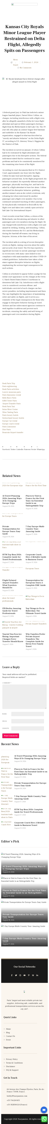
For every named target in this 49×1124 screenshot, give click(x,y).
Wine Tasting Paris (10, 412)
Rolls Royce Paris (9, 398)
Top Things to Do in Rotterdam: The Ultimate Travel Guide (36, 611)
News (15, 60)
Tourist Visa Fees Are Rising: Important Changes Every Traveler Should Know (12, 638)
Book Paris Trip (8, 383)
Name (4, 714)
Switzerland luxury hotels (13, 418)
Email (4, 721)
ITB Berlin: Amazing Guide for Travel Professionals (11, 611)
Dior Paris (6, 429)
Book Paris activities (10, 389)
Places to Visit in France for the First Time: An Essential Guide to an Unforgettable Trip (35, 501)
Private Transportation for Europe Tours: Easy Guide (11, 530)
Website (5, 728)
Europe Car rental (9, 421)
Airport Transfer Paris (11, 403)
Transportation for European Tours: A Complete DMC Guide (36, 583)
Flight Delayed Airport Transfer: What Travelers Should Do (10, 584)
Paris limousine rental (11, 395)
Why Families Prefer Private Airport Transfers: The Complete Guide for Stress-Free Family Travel (35, 640)
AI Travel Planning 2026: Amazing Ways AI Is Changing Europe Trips (12, 500)
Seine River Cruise (10, 409)
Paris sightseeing (9, 386)
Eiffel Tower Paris (9, 401)
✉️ (44, 1110)
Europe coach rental (10, 424)
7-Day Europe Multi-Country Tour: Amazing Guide (35, 529)
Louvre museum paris (11, 392)
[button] (6, 447)
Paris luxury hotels (10, 415)
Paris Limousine (9, 426)
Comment (6, 683)
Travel (15, 65)
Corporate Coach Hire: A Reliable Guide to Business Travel (36, 557)
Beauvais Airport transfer (12, 432)
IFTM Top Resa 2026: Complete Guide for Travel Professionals (12, 557)
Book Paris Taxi (8, 406)
